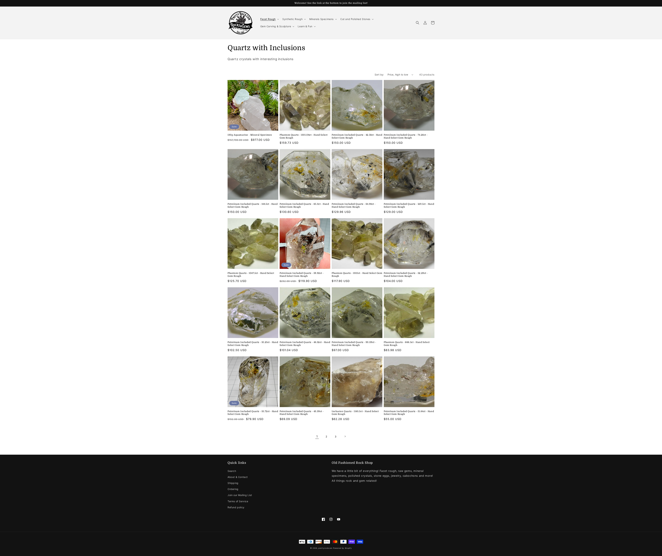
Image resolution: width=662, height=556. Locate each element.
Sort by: (379, 74)
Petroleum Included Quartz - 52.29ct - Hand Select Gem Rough (406, 274)
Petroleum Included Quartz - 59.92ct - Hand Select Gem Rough (302, 274)
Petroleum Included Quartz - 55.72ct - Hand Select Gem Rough (253, 413)
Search (232, 470)
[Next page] (345, 436)
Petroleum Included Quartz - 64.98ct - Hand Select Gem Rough (353, 205)
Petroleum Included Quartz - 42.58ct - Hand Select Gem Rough (357, 136)
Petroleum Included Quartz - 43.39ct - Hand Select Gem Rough (302, 413)
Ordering (233, 489)
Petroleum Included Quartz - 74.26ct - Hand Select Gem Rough (406, 136)
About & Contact (238, 477)
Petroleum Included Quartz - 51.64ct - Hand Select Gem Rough (409, 413)
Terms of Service (238, 501)
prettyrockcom (325, 548)
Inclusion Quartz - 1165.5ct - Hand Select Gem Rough (355, 413)
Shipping (233, 483)
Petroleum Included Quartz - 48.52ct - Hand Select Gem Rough (305, 343)
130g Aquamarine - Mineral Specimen (250, 135)
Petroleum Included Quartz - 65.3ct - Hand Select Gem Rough (304, 205)
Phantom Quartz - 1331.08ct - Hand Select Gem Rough (304, 136)
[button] (269, 19)
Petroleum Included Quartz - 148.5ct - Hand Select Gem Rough (253, 205)
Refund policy (236, 507)
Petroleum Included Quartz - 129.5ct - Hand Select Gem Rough (409, 205)
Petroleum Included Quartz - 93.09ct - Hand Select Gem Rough (354, 343)
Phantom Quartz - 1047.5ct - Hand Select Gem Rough (251, 274)
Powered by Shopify (342, 548)
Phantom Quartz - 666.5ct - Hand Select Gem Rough (407, 343)
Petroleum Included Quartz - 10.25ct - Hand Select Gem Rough (253, 343)
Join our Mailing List (240, 495)
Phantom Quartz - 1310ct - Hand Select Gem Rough (357, 274)
